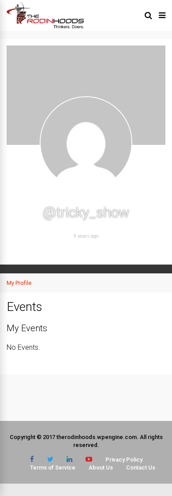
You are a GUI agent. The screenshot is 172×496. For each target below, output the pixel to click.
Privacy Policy (123, 459)
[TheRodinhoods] (45, 26)
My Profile (19, 283)
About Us (101, 467)
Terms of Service (52, 467)
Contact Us (140, 467)
